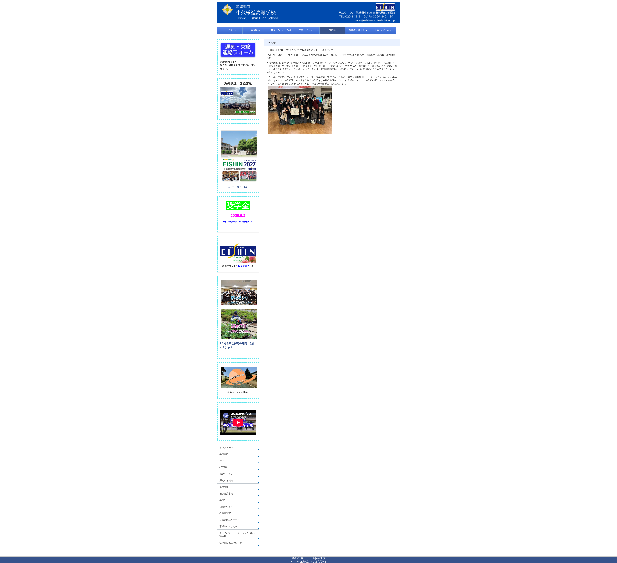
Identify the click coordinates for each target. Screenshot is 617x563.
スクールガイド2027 (238, 187)
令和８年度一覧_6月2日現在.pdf (238, 221)
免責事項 (320, 558)
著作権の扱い (299, 558)
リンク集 (310, 558)
